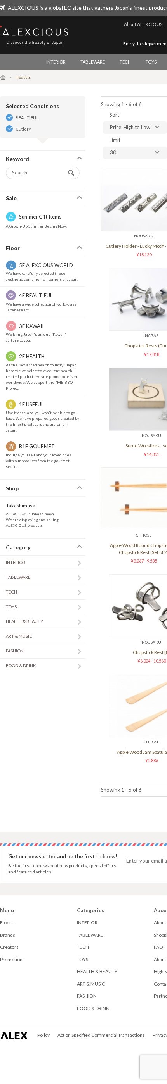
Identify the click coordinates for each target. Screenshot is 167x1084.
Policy (43, 1035)
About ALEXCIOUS (143, 24)
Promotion (11, 959)
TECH (125, 61)
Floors (7, 922)
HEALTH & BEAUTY (24, 621)
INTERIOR (56, 61)
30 (113, 152)
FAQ (158, 947)
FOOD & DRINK (21, 665)
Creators (9, 947)
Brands (7, 935)
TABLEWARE (92, 61)
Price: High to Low (130, 127)
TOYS (151, 61)
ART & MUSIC (19, 636)
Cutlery (23, 128)
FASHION (15, 650)
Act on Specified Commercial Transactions (101, 1035)
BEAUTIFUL (27, 117)
